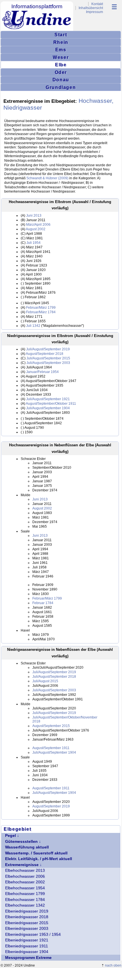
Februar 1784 (42, 603)
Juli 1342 (33, 326)
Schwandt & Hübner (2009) (47, 178)
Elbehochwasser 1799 (25, 894)
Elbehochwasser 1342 (25, 905)
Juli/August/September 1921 (48, 399)
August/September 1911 (51, 748)
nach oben (113, 965)
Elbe (60, 64)
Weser (61, 57)
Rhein (60, 42)
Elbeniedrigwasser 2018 (26, 917)
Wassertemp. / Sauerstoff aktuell (36, 853)
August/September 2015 (51, 726)
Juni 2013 (33, 216)
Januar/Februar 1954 (42, 372)
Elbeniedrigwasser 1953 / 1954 (33, 934)
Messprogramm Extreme (28, 958)
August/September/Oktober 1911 (51, 404)
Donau (60, 79)
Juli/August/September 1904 (48, 408)
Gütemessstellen (21, 841)
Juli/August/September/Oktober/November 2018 (64, 719)
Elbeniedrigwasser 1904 (26, 952)
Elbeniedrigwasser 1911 (26, 946)
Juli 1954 (33, 243)
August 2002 (35, 229)
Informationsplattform (36, 6)
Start (60, 34)
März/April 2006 (38, 225)
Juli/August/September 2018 (54, 677)
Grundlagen (61, 87)
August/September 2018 (44, 354)
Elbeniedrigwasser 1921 (26, 940)
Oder (61, 72)
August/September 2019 (51, 806)
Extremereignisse (22, 865)
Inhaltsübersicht (91, 8)
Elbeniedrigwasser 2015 (26, 923)
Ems (60, 49)
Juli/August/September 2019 (48, 349)
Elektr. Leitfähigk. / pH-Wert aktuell (38, 859)
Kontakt (97, 4)
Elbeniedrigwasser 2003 (26, 928)
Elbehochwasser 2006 (25, 876)
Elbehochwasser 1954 (25, 888)
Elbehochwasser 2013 (25, 870)
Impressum (94, 12)
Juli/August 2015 (45, 681)
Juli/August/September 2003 (48, 363)
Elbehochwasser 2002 (25, 882)
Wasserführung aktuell (27, 847)
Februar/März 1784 (41, 312)
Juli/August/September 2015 (48, 358)
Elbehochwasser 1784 (25, 899)
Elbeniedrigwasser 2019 (26, 911)
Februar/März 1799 (41, 308)
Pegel (10, 835)
